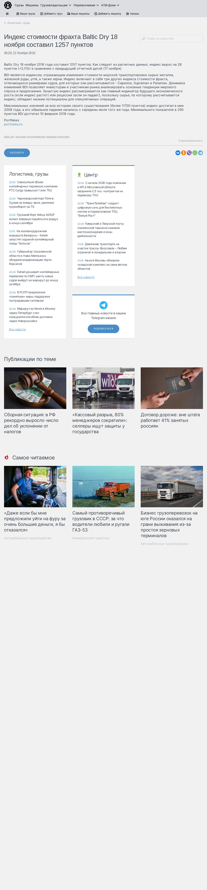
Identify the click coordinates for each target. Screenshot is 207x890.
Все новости (17, 329)
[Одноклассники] (183, 152)
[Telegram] (200, 152)
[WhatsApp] (194, 152)
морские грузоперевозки (30, 136)
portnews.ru (13, 124)
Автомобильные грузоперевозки (28, 538)
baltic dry (9, 136)
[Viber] (189, 152)
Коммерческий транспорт (91, 538)
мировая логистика (57, 136)
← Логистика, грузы (17, 22)
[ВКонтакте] (177, 152)
